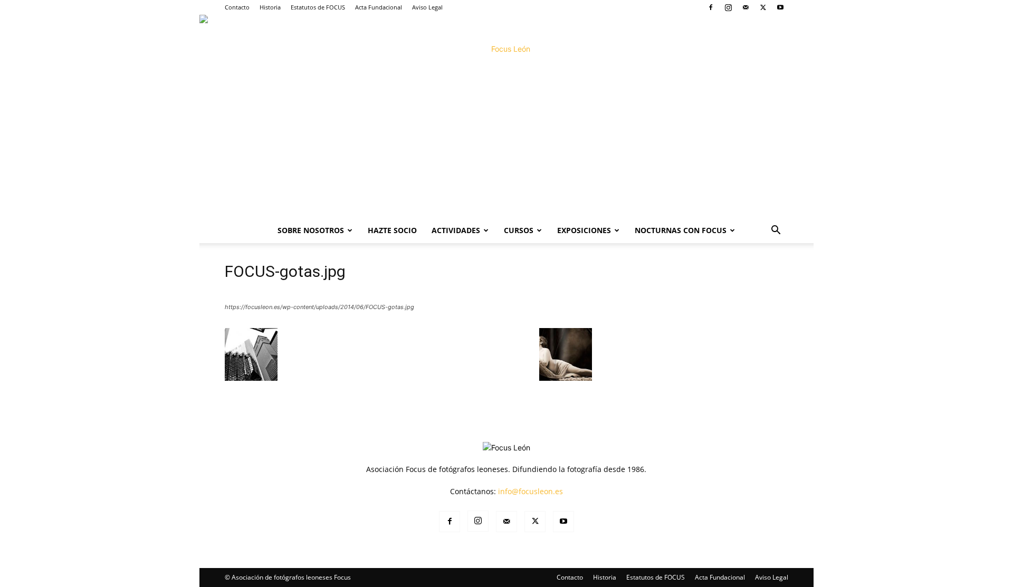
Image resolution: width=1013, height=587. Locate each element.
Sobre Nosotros (311, 230)
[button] (775, 231)
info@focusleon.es (530, 491)
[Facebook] (711, 7)
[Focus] (506, 116)
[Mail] (745, 7)
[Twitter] (763, 7)
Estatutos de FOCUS (318, 7)
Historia (270, 7)
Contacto (237, 7)
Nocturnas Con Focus (681, 230)
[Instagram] (728, 7)
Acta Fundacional (378, 7)
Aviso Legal (427, 7)
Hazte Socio (392, 230)
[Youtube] (780, 7)
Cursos (518, 230)
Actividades (456, 230)
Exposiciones (584, 230)
